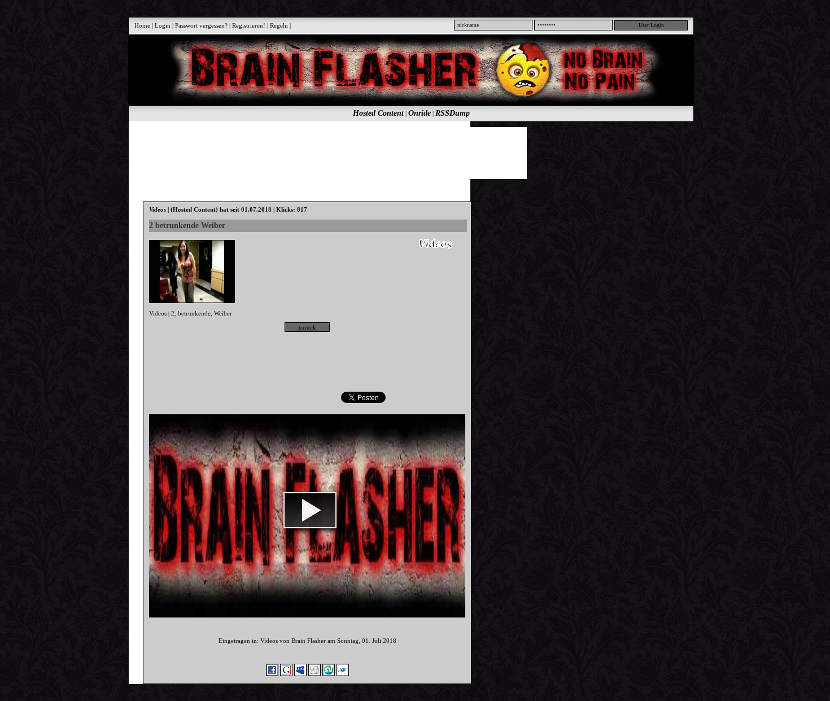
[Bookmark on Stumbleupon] (328, 674)
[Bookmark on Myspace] (300, 674)
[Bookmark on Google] (286, 674)
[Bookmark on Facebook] (272, 674)
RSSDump (452, 113)
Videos (158, 313)
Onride (419, 113)
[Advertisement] (404, 152)
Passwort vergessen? (201, 25)
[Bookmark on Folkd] (343, 674)
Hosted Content (378, 113)
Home (142, 25)
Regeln (279, 25)
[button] (310, 510)
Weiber (223, 313)
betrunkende (194, 313)
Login (163, 25)
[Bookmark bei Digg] (314, 674)
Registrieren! (248, 25)
